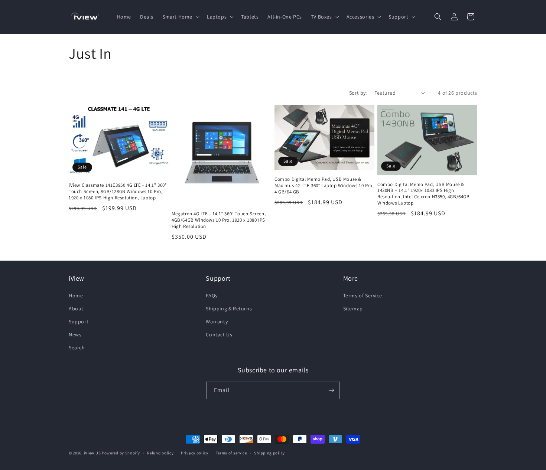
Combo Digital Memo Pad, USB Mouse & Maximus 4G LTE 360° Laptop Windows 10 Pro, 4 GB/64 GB (324, 185)
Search (77, 347)
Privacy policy (194, 453)
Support (78, 321)
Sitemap (353, 308)
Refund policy (160, 453)
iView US (92, 453)
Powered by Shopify (121, 453)
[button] (180, 17)
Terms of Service (362, 295)
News (75, 334)
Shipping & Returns (229, 308)
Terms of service (231, 453)
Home (76, 295)
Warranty (217, 321)
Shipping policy (269, 453)
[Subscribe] (331, 390)
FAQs (211, 295)
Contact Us (219, 334)
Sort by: (358, 92)
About (76, 308)
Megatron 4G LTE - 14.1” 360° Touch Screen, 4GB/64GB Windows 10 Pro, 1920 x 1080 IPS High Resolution (219, 220)
